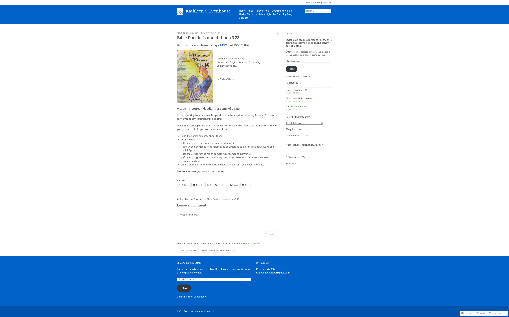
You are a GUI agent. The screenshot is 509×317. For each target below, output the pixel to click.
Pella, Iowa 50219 (265, 269)
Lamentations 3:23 (230, 199)
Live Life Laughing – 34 (296, 90)
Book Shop (263, 10)
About (251, 10)
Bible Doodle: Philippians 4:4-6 (299, 98)
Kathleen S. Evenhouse (207, 33)
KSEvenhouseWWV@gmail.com (273, 272)
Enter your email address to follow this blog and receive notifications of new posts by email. (309, 42)
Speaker (243, 17)
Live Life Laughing (187, 250)
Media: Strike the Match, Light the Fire (260, 14)
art (204, 199)
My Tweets (291, 163)
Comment (270, 234)
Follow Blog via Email (189, 263)
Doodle (216, 199)
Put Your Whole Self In (296, 106)
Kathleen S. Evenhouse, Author (304, 144)
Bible (209, 199)
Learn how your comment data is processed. (238, 243)
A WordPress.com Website (190, 311)
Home (242, 10)
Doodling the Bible (282, 10)
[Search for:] (318, 10)
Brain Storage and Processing (217, 250)
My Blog (287, 14)
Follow (292, 69)
